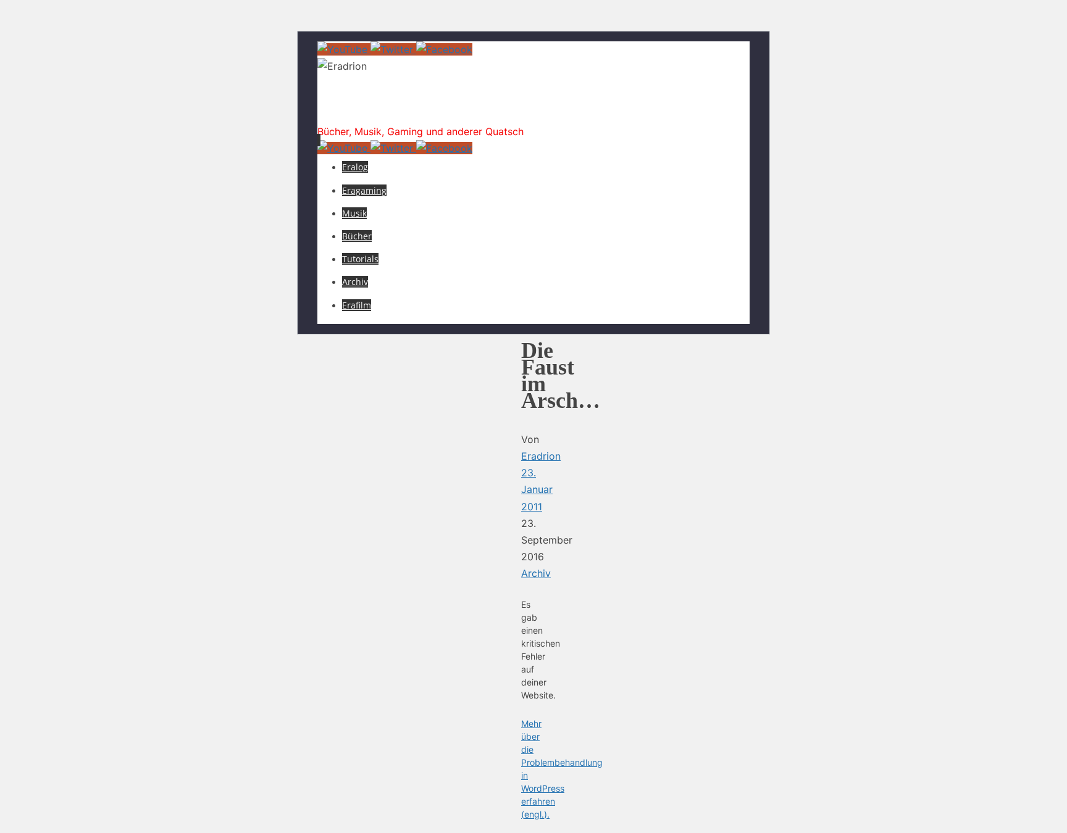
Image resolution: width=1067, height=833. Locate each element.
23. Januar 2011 (537, 489)
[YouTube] (343, 49)
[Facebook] (444, 49)
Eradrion (369, 107)
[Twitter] (393, 49)
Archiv (536, 573)
